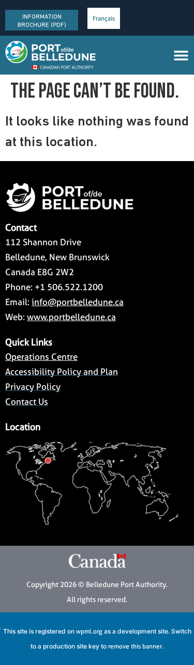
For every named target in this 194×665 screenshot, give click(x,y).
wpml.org (89, 631)
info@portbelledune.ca (78, 302)
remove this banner (135, 646)
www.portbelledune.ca (71, 317)
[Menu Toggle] (181, 55)
